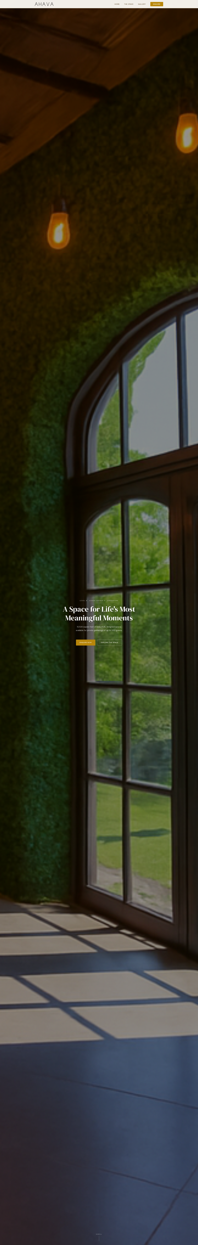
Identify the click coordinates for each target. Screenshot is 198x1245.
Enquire (156, 4)
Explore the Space (109, 642)
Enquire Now (86, 642)
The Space (128, 4)
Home (117, 4)
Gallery (142, 4)
